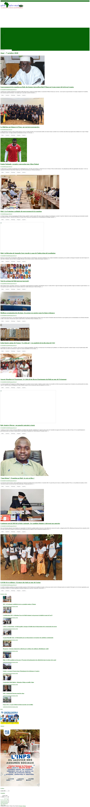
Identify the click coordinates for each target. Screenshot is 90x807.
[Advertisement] (45, 18)
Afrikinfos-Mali (15, 606)
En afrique (7, 32)
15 (4, 800)
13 (2, 800)
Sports (4, 43)
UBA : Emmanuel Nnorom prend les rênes (13, 693)
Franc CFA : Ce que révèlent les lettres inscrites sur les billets (18, 704)
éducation (7, 40)
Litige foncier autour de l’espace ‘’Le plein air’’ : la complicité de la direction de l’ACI (27, 343)
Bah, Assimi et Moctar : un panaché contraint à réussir (17, 425)
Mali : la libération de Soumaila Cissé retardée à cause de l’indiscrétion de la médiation (27, 253)
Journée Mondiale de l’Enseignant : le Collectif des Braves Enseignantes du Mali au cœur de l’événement (33, 379)
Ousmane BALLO (13, 89)
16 (6, 800)
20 (2, 802)
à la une (6, 30)
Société (4, 39)
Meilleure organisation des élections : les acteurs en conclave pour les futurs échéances (27, 313)
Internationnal (8, 33)
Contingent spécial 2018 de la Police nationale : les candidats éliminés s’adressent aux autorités (30, 523)
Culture (6, 41)
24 (7, 802)
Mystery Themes (22, 805)
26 (1, 803)
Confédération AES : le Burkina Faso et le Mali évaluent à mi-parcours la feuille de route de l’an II (27, 615)
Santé (4, 38)
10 (7, 799)
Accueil (4, 28)
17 (7, 800)
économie (5, 35)
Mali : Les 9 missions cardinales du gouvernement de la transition (21, 211)
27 (2, 803)
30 (6, 803)
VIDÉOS (5, 44)
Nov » (4, 804)
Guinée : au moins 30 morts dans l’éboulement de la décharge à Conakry (21, 671)
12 (1, 800)
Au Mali (7, 31)
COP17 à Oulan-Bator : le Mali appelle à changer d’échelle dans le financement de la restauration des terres (30, 626)
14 (3, 800)
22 (4, 802)
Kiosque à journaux (7, 45)
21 (3, 802)
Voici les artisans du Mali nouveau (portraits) (14, 281)
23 (6, 802)
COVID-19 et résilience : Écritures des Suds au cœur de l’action (20, 582)
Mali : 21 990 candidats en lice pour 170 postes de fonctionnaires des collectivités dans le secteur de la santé (29, 660)
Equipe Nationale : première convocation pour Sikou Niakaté (19, 164)
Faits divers (7, 42)
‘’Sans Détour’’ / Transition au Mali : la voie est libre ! (17, 478)
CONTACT (5, 46)
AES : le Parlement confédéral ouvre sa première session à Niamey (19, 604)
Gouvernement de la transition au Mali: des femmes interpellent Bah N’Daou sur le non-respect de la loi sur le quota (37, 87)
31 (7, 803)
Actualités (5, 29)
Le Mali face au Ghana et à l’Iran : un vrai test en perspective (20, 127)
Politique (4, 36)
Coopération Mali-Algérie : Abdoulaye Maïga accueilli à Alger (18, 682)
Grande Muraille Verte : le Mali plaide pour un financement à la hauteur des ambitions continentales (28, 637)
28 (3, 803)
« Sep (1, 804)
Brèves (4, 34)
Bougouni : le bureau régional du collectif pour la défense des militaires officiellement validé (26, 648)
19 (1, 802)
